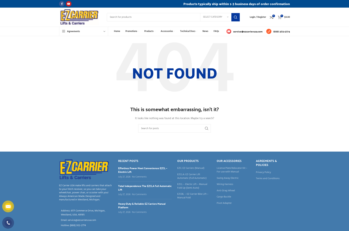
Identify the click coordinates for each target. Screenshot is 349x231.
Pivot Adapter (224, 203)
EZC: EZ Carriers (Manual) (190, 168)
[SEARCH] (235, 17)
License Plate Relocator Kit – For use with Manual (232, 170)
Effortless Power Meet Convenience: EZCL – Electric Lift (142, 170)
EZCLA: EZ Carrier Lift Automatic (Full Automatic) (191, 176)
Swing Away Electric (228, 178)
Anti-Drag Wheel (226, 191)
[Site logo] (79, 17)
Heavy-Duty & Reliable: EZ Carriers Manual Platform (142, 205)
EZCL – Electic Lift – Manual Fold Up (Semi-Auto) (192, 186)
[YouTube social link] (68, 4)
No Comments (139, 177)
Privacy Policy (263, 172)
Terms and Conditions (268, 178)
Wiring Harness (225, 184)
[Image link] (84, 170)
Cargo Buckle (224, 197)
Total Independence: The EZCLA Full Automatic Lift (145, 187)
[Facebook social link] (62, 4)
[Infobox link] (244, 31)
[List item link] (86, 220)
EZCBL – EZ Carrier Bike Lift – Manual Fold (192, 195)
